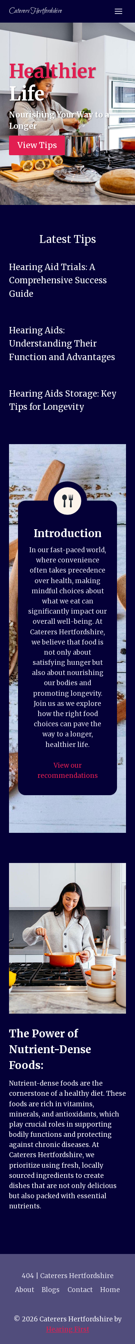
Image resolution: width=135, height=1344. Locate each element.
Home (110, 1290)
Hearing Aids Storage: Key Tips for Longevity (63, 400)
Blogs (51, 1290)
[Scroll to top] (116, 1332)
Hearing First (67, 1329)
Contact (80, 1290)
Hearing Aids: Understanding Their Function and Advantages (62, 343)
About (24, 1290)
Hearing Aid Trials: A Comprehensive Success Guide (58, 280)
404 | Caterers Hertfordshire (68, 1276)
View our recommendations (68, 770)
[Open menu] (118, 11)
